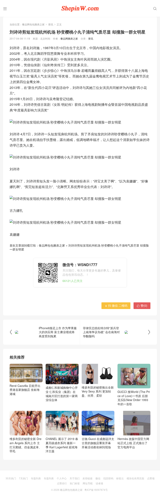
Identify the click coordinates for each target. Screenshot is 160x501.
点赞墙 (151, 478)
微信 (97, 478)
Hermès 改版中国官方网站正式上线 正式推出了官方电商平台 (133, 443)
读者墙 (99, 483)
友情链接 (87, 478)
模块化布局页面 (135, 478)
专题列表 (36, 478)
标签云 (120, 478)
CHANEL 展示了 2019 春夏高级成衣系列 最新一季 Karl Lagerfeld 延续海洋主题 (62, 445)
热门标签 (75, 483)
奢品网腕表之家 (69, 38)
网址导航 (88, 483)
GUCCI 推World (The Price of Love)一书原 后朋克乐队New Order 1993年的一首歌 (134, 398)
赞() (142, 305)
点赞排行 (62, 483)
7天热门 (23, 478)
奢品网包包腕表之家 (33, 24)
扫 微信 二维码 (116, 305)
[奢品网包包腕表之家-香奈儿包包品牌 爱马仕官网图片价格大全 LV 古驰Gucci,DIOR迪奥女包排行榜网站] (80, 8)
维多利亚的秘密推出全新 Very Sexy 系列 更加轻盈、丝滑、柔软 (98, 391)
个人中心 (62, 478)
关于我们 (75, 478)
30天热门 (11, 478)
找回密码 (108, 478)
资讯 (50, 24)
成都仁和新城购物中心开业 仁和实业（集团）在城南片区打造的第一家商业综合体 (62, 393)
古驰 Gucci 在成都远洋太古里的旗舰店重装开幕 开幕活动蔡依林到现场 (98, 443)
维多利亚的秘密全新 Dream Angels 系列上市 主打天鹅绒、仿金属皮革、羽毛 (26, 445)
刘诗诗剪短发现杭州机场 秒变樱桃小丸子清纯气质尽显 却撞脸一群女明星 (79, 247)
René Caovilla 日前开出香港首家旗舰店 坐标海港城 (25, 390)
